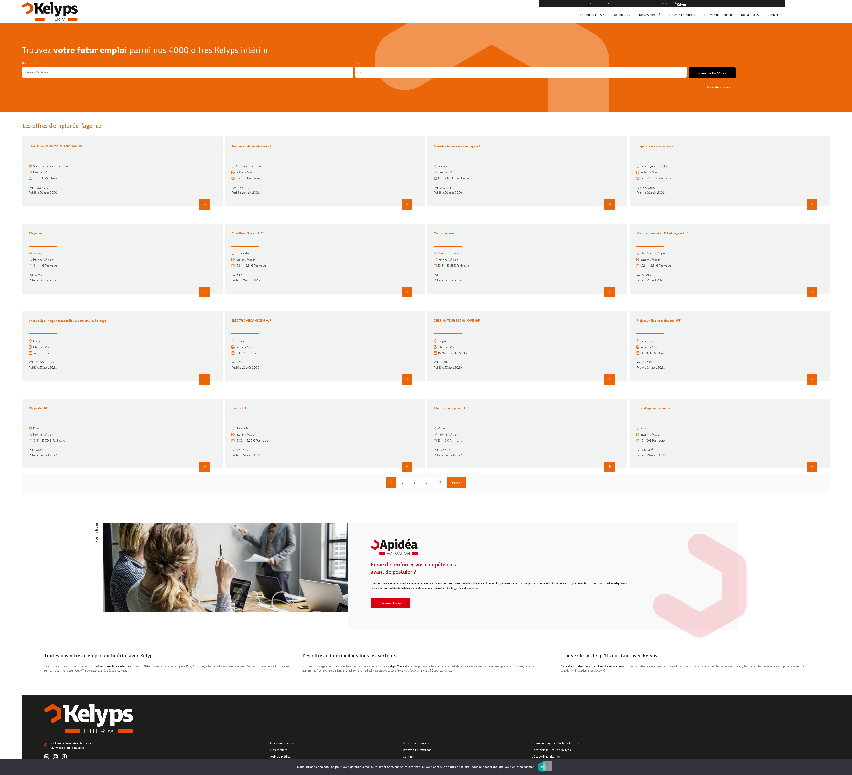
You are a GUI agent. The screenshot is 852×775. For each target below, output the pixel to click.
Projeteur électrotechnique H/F (658, 320)
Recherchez (29, 63)
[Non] (547, 766)
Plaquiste (35, 233)
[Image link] (50, 11)
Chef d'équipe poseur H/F (451, 408)
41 (439, 482)
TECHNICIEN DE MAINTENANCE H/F (56, 145)
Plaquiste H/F (38, 408)
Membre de (666, 3)
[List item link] (332, 743)
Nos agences (750, 15)
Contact (773, 15)
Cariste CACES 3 (242, 408)
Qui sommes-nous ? (590, 15)
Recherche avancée (718, 87)
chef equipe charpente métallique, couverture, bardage (67, 320)
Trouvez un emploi (682, 15)
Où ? (358, 63)
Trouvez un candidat (718, 15)
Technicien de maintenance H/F (253, 145)
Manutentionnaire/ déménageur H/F (459, 145)
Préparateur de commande (654, 145)
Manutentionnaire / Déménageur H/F (662, 233)
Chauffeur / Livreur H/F (247, 233)
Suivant (456, 482)
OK (542, 767)
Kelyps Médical (649, 15)
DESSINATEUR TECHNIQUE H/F (457, 320)
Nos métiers (621, 15)
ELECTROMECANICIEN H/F (251, 320)
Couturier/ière (444, 233)
